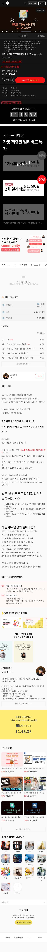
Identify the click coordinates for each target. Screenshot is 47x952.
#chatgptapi (16, 41)
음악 (5, 851)
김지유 (4, 57)
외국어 (17, 851)
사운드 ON (40, 10)
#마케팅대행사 (36, 43)
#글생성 (39, 41)
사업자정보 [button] (40, 938)
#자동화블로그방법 (21, 47)
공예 (41, 864)
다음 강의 (40, 36)
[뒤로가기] (3, 3)
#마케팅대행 (19, 45)
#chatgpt (25, 41)
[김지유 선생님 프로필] (41, 671)
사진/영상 (17, 878)
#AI (22, 49)
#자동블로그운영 (9, 47)
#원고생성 (32, 41)
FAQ (29, 938)
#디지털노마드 (29, 49)
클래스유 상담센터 (25, 922)
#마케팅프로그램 (9, 45)
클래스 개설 (32, 3)
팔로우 (10, 57)
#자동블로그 (26, 43)
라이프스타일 (41, 879)
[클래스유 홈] (7, 3)
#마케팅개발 (32, 47)
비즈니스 (6, 864)
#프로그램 (17, 49)
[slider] (26, 31)
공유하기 (9, 80)
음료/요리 (29, 878)
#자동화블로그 (17, 43)
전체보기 (17, 893)
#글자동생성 (28, 45)
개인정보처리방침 (18, 938)
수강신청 (30, 80)
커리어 (5, 893)
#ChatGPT (7, 41)
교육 (29, 851)
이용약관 (7, 938)
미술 (5, 878)
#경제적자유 (8, 51)
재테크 (41, 851)
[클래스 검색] (25, 3)
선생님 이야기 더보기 (22, 703)
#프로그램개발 (8, 49)
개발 (17, 864)
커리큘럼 (23, 36)
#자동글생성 (8, 43)
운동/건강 (29, 864)
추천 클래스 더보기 (22, 829)
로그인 (42, 3)
